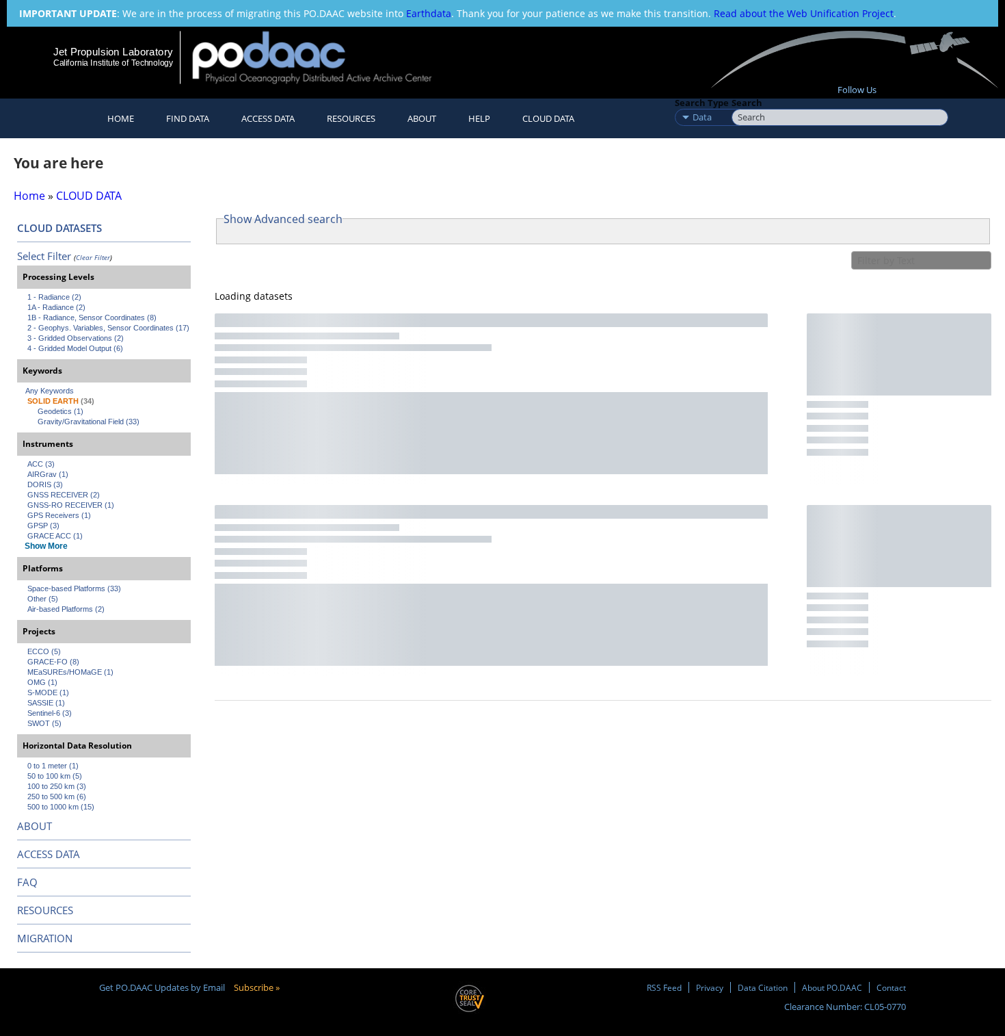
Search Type (702, 102)
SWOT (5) (44, 723)
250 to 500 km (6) (56, 796)
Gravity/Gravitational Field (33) (88, 421)
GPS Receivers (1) (59, 515)
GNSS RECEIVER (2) (63, 495)
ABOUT (34, 826)
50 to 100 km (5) (54, 776)
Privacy (709, 987)
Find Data (187, 118)
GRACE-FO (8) (53, 662)
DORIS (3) (45, 484)
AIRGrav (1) (47, 474)
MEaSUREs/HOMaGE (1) (70, 672)
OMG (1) (42, 682)
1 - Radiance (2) (54, 297)
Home (120, 118)
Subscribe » (257, 987)
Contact (891, 987)
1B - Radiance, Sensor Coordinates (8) (92, 317)
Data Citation (763, 987)
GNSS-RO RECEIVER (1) (70, 505)
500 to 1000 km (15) (60, 807)
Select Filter (44, 256)
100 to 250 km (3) (56, 786)
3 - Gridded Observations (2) (75, 338)
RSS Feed (664, 987)
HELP (479, 118)
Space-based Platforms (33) (74, 588)
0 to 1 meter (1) (53, 766)
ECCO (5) (44, 651)
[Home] (323, 57)
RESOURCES (351, 118)
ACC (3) (41, 464)
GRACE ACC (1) (55, 536)
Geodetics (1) (60, 411)
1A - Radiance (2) (56, 307)
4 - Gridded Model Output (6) (75, 348)
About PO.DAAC (832, 987)
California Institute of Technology (113, 63)
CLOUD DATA (548, 118)
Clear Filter (93, 257)
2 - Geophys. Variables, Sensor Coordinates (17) (108, 328)
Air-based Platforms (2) (66, 609)
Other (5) (42, 599)
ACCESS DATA (48, 854)
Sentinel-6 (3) (49, 713)
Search (747, 102)
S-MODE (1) (48, 692)
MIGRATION (44, 938)
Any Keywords (49, 391)
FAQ (27, 882)
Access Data (268, 118)
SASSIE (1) (46, 703)
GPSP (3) (43, 525)
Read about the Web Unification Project (804, 13)
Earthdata (428, 13)
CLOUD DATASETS (59, 228)
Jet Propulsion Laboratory (112, 51)
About (421, 118)
